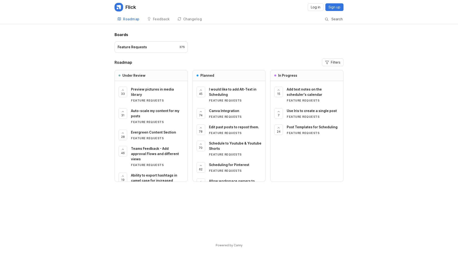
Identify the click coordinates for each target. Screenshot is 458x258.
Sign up (334, 7)
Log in (315, 7)
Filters (335, 62)
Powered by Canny (229, 245)
